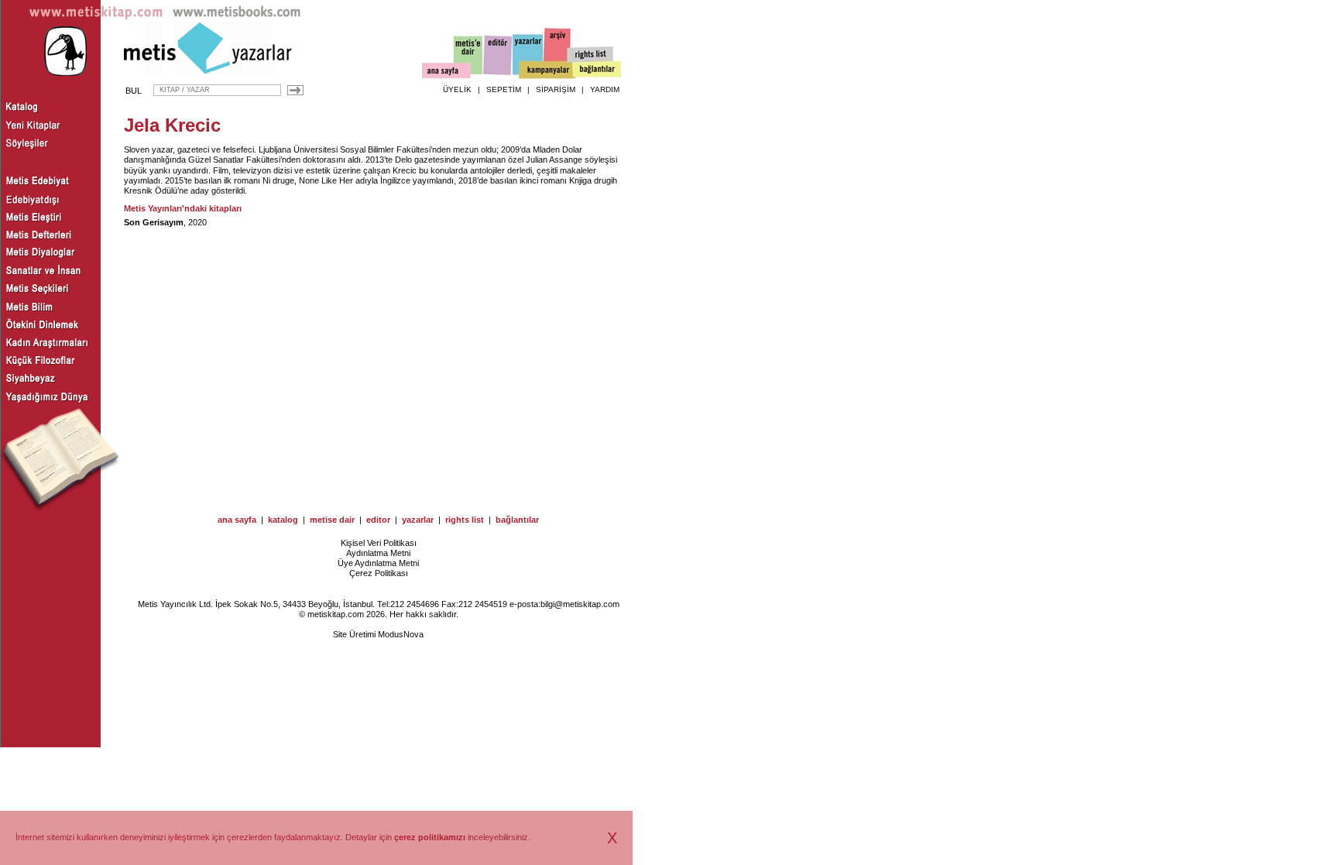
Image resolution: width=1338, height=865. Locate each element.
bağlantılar (517, 519)
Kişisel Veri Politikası (379, 542)
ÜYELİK (457, 89)
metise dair (332, 519)
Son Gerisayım (154, 222)
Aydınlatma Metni (378, 553)
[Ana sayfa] (446, 72)
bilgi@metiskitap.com (579, 604)
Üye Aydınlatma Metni (378, 563)
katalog (283, 519)
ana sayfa (237, 519)
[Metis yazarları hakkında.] (528, 55)
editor (378, 519)
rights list (464, 519)
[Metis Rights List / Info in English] (591, 55)
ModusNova (401, 634)
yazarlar (418, 519)
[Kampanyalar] (547, 70)
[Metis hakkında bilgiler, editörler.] (468, 56)
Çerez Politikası (378, 573)
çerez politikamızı (429, 837)
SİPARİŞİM (555, 89)
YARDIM (604, 89)
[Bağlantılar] (597, 70)
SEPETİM (503, 89)
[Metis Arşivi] (557, 51)
